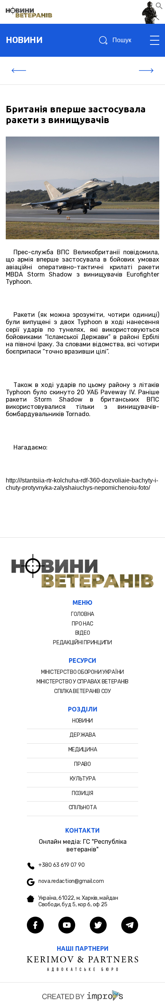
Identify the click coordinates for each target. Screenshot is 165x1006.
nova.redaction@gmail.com (71, 881)
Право (82, 764)
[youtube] (66, 926)
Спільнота (82, 807)
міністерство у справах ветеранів (82, 681)
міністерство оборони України (82, 672)
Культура (83, 778)
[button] (159, 7)
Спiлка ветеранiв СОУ (82, 691)
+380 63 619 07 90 (61, 865)
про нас (82, 624)
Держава (82, 735)
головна (82, 614)
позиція (82, 793)
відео (82, 633)
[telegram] (129, 926)
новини (24, 40)
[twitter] (98, 926)
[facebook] (35, 926)
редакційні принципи (82, 642)
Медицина (82, 749)
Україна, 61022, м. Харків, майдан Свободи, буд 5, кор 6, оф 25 (78, 901)
